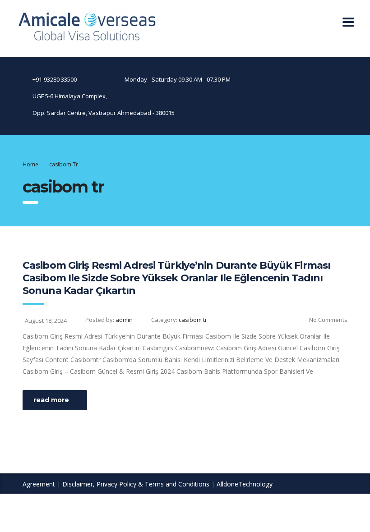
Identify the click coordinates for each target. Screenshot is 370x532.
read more (51, 400)
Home (30, 164)
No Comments (328, 320)
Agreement (39, 484)
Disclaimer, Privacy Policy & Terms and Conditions (135, 484)
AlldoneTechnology (245, 484)
